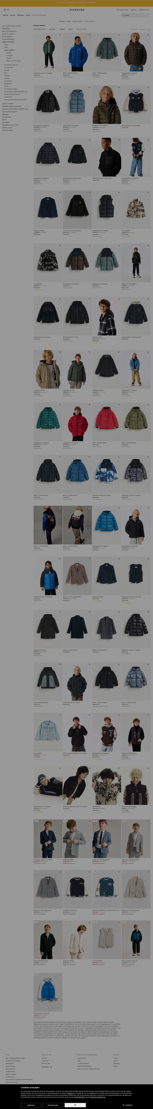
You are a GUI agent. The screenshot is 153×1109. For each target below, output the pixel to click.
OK (75, 1105)
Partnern (70, 1093)
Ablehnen (31, 1105)
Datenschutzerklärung (97, 1097)
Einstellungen (53, 1105)
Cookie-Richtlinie (79, 1097)
